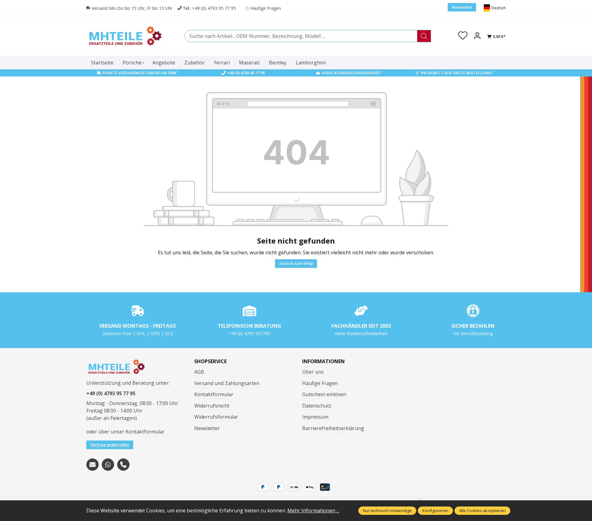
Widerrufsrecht (211, 405)
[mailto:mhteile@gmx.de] (92, 464)
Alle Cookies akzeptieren (482, 510)
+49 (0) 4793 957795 (249, 333)
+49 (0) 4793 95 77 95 (214, 8)
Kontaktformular (145, 431)
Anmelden (462, 7)
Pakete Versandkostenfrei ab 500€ (140, 73)
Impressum (315, 416)
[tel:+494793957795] (123, 464)
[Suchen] (424, 36)
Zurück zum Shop (296, 263)
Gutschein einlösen (324, 394)
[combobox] (300, 36)
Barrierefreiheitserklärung (333, 428)
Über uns (313, 371)
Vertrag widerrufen (109, 444)
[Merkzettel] (462, 36)
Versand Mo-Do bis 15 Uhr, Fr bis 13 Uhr (132, 8)
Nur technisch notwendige (387, 510)
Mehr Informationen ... (313, 510)
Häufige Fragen (265, 8)
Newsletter (207, 428)
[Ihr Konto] (477, 36)
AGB (199, 371)
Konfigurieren (435, 510)
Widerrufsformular (216, 416)
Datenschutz (316, 405)
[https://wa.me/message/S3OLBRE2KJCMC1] (108, 464)
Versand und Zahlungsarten (226, 383)
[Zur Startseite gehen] (124, 36)
